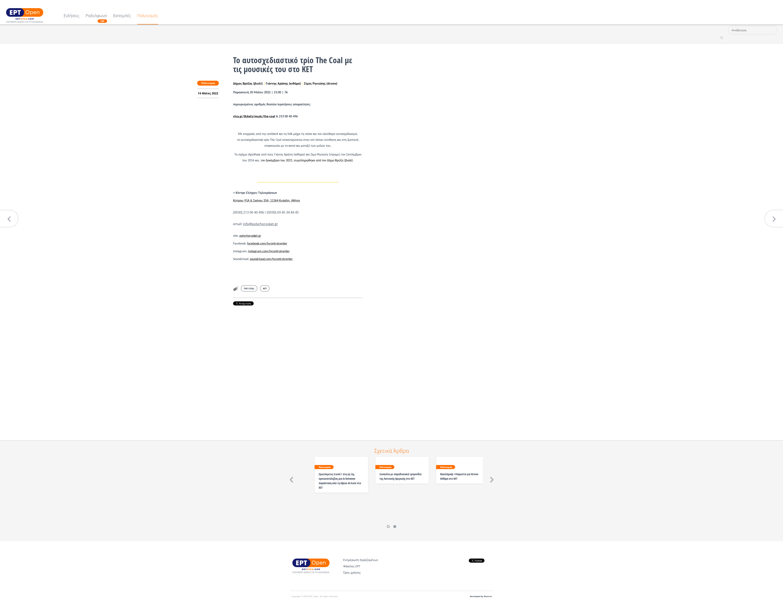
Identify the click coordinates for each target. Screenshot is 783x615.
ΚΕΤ (265, 288)
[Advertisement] (298, 367)
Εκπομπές (122, 16)
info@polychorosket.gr (260, 224)
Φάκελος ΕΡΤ (351, 566)
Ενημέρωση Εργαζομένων (360, 560)
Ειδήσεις (72, 16)
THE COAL (249, 288)
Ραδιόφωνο (96, 18)
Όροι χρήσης (352, 572)
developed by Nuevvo (481, 596)
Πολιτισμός (147, 16)
